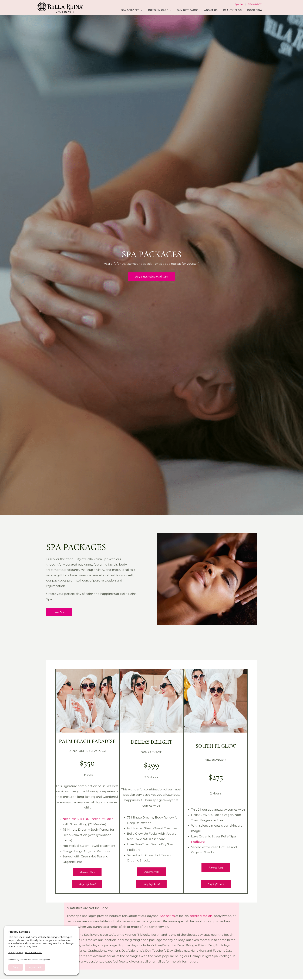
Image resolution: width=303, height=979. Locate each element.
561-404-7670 (255, 4)
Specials (239, 4)
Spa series (167, 916)
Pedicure (198, 841)
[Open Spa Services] (141, 10)
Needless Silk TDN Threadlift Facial (88, 819)
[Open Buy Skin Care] (170, 10)
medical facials (201, 916)
